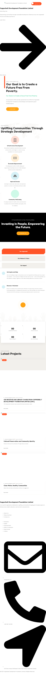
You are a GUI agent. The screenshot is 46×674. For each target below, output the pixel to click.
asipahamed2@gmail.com (9, 397)
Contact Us (37, 4)
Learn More (12, 109)
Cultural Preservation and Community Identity (19, 441)
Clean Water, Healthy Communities (15, 485)
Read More (6, 408)
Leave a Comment (19, 397)
